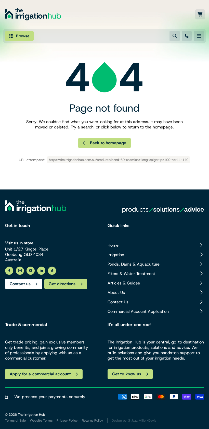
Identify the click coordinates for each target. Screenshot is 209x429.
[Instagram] (20, 271)
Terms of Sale (15, 420)
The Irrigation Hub (31, 414)
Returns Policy (92, 420)
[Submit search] (174, 36)
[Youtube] (31, 271)
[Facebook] (9, 271)
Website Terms (41, 420)
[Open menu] (199, 36)
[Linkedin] (41, 271)
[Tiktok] (52, 271)
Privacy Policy (67, 420)
